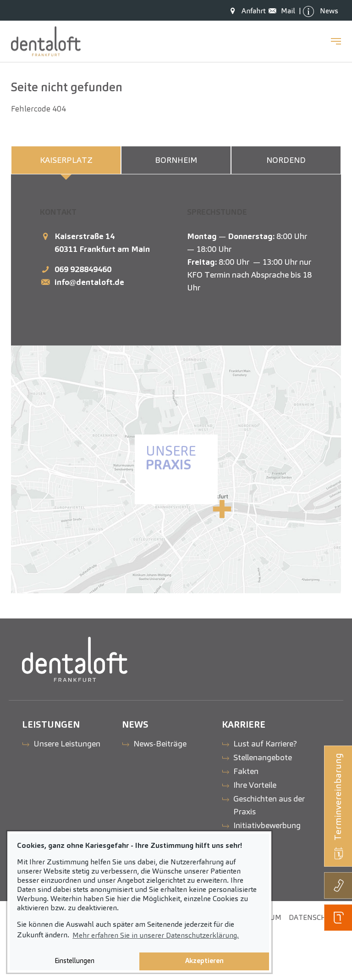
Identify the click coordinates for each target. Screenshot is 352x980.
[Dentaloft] (46, 41)
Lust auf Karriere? (265, 743)
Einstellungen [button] (74, 961)
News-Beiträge (160, 743)
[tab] (66, 160)
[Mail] (275, 11)
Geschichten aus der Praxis (269, 805)
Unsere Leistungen (66, 743)
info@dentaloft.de (89, 282)
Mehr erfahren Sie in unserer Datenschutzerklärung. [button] (155, 935)
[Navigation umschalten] (336, 41)
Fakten (245, 771)
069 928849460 (83, 269)
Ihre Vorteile (254, 785)
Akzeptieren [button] (204, 961)
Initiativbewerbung (267, 825)
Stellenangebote (262, 757)
